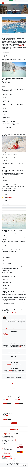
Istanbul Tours (10, 370)
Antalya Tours (5, 376)
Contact (16, 441)
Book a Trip (5, 419)
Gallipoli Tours (18, 358)
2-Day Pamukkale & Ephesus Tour (18, 397)
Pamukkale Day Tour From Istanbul (7, 414)
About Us (16, 439)
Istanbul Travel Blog (5, 335)
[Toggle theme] (18, 0)
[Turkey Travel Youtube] (6, 443)
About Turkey (4, 333)
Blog (15, 440)
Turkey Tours (20, 346)
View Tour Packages (14, 429)
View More (9, 419)
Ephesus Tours (14, 351)
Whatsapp (11, 0)
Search (16, 437)
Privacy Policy (6, 464)
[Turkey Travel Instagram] (3, 443)
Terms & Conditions (11, 464)
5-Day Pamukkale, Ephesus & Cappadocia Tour (7, 397)
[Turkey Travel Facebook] (15, 0)
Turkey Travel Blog (5, 334)
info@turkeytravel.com (7, 453)
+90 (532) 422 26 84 (6, 446)
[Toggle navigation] (25, 3)
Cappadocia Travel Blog (6, 336)
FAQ (15, 438)
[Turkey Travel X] (16, 0)
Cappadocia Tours (9, 364)
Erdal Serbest (8, 317)
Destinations (17, 436)
